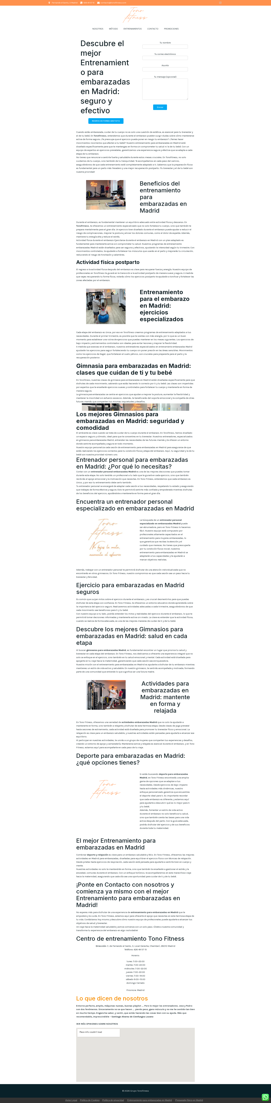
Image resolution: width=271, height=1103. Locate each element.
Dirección (101, 946)
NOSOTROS (97, 28)
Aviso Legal (71, 1100)
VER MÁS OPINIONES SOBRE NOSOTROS (97, 1023)
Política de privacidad (113, 1100)
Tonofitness (100, 135)
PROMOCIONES (171, 28)
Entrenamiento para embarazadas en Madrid (149, 1100)
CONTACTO (152, 28)
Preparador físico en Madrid (189, 1100)
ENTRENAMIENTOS (133, 28)
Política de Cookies (90, 1100)
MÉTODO (113, 28)
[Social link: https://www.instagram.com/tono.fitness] (220, 3)
